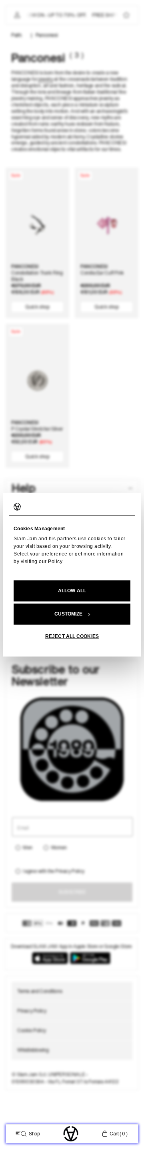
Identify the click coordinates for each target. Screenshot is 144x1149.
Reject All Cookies (72, 636)
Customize (68, 614)
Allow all (72, 591)
